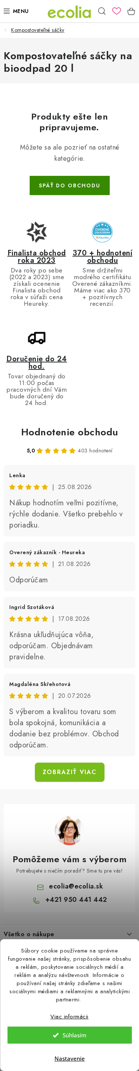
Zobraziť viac (70, 772)
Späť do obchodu (69, 185)
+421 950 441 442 (76, 899)
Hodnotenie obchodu (69, 432)
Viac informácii (69, 1017)
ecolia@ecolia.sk (76, 886)
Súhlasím (74, 1035)
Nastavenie (69, 1058)
